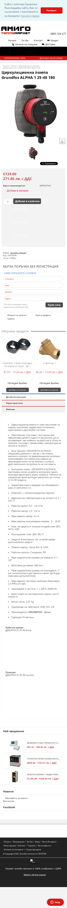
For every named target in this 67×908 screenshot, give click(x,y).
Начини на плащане (26, 44)
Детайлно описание (16, 397)
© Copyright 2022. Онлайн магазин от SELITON (24, 853)
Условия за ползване (13, 849)
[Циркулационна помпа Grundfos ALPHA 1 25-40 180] (33, 143)
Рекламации (19, 841)
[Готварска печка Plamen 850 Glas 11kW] (15, 761)
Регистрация (10, 845)
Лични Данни (44, 845)
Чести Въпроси (49, 841)
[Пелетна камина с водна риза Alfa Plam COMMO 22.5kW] (15, 777)
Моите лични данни (35, 874)
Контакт (38, 40)
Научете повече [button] (30, 16)
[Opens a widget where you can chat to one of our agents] (55, 902)
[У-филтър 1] (49, 349)
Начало (12, 40)
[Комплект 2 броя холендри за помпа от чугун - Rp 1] (17, 349)
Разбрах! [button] (52, 10)
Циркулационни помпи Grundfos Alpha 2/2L (21, 68)
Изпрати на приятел (16, 315)
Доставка (50, 44)
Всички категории (51, 58)
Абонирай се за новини (16, 798)
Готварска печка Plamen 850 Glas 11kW (44, 758)
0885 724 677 (58, 33)
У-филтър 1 (49, 363)
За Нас (25, 40)
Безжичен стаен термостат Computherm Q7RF (44, 743)
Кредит (55, 40)
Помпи (14, 66)
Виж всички (8, 801)
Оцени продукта (43, 315)
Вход (37, 841)
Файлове (10, 409)
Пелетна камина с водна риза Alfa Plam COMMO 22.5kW (44, 774)
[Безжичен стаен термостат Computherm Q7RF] (15, 745)
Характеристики (14, 403)
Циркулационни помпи (29, 66)
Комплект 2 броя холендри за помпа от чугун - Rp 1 (17, 365)
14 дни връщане (33, 849)
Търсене (32, 845)
